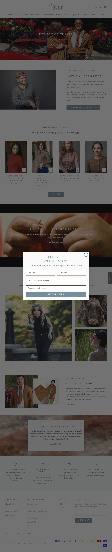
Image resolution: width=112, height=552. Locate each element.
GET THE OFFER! (56, 294)
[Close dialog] (86, 255)
